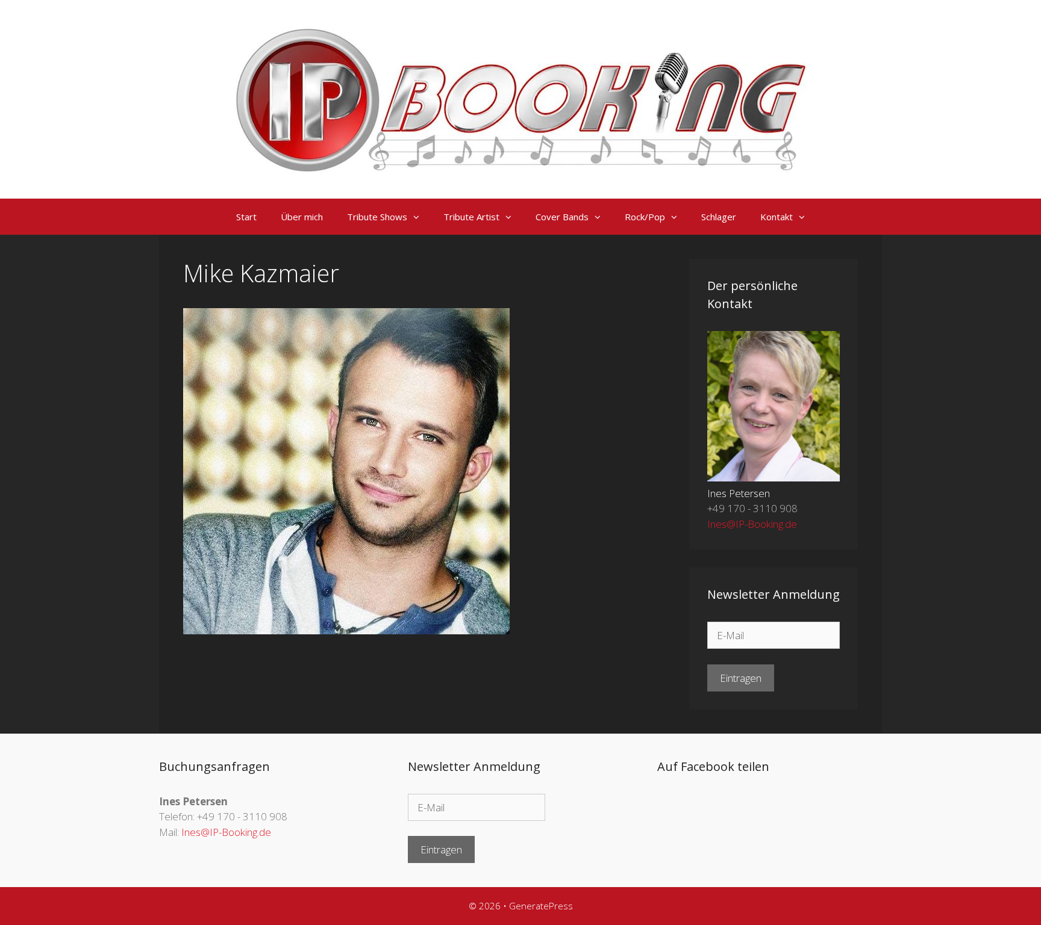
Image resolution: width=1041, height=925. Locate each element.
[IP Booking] (521, 98)
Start (246, 217)
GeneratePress (541, 906)
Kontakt (776, 217)
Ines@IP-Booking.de (752, 524)
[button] (419, 217)
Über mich (302, 217)
